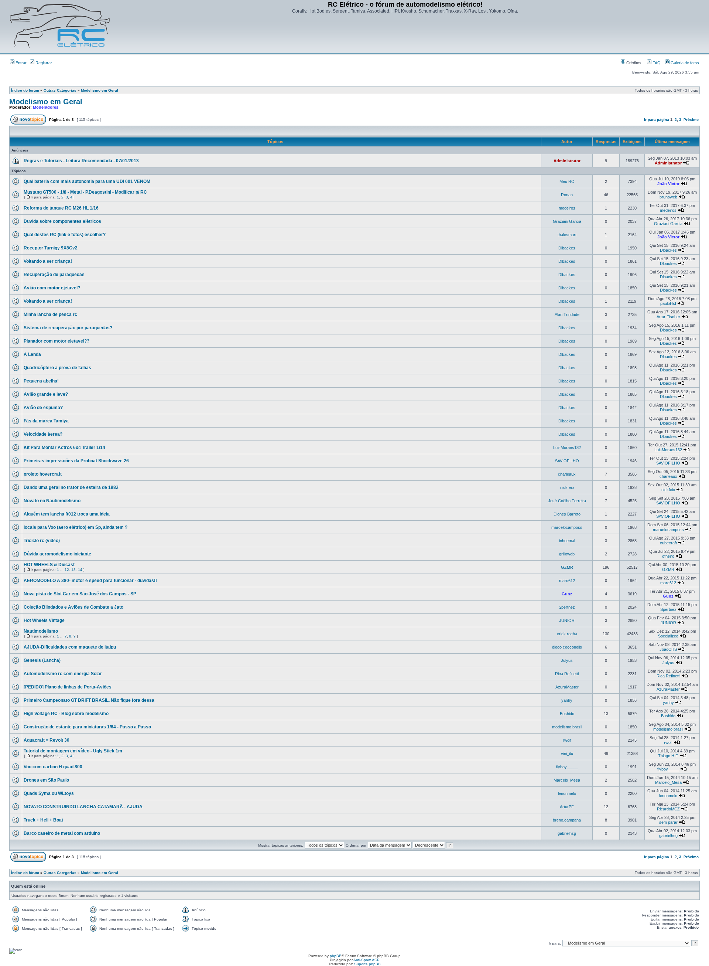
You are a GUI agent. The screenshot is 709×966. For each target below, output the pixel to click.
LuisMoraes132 (567, 447)
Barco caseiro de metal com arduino (62, 833)
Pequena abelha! (41, 381)
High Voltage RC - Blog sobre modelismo (66, 713)
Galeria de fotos (684, 63)
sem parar (668, 822)
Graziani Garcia (567, 221)
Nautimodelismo (41, 631)
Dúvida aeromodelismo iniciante (57, 554)
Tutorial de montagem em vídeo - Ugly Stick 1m (73, 751)
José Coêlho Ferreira (567, 501)
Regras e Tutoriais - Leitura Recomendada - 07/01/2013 (81, 160)
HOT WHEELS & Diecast (49, 564)
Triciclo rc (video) (42, 540)
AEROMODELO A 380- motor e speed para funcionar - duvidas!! (90, 580)
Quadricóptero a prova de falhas (57, 367)
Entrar (20, 63)
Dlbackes (566, 248)
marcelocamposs (566, 527)
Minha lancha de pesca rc (50, 314)
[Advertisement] (405, 34)
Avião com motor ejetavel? (52, 287)
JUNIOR (567, 620)
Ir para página (656, 120)
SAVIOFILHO (567, 461)
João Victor (668, 183)
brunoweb (668, 197)
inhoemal (567, 540)
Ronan (567, 195)
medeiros (567, 208)
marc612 (567, 580)
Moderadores (45, 107)
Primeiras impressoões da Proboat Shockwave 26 (76, 460)
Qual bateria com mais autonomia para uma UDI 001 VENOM (87, 181)
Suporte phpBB (367, 964)
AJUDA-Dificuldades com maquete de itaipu (70, 647)
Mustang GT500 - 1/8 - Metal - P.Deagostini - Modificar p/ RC (85, 192)
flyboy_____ (567, 767)
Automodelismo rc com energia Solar (63, 673)
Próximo (691, 120)
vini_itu (567, 753)
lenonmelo (567, 793)
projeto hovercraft (43, 474)
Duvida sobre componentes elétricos (62, 221)
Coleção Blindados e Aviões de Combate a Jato (73, 607)
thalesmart (567, 234)
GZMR (567, 567)
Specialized (668, 636)
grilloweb (567, 554)
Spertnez (567, 607)
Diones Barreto (567, 514)
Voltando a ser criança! (48, 261)
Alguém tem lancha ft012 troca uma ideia (67, 514)
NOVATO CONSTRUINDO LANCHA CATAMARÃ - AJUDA (83, 806)
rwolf (567, 740)
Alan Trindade (567, 314)
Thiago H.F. (668, 756)
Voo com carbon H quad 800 (53, 766)
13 (73, 570)
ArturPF (567, 807)
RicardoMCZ (668, 809)
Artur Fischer (668, 316)
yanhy (566, 700)
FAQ (656, 63)
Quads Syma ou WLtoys (49, 793)
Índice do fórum (25, 90)
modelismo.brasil (567, 727)
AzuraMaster (567, 687)
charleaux (567, 474)
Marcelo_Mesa (567, 780)
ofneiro (668, 556)
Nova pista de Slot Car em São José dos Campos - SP (80, 593)
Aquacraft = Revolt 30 (46, 740)
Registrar (43, 63)
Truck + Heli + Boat (43, 820)
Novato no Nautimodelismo (52, 500)
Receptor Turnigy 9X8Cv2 (51, 248)
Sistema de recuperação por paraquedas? (68, 327)
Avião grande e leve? (46, 394)
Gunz (567, 594)
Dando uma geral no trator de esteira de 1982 (71, 487)
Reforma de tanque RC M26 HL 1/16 (61, 208)
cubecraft (668, 543)
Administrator (567, 161)
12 (67, 570)
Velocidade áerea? (43, 434)
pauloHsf (668, 303)
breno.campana (567, 820)
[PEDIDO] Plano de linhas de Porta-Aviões (68, 687)
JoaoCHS (668, 649)
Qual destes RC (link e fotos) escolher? (65, 234)
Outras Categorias (60, 90)
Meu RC (566, 181)
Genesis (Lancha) (42, 660)
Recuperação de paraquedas (54, 274)
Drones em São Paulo (46, 780)
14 (80, 570)
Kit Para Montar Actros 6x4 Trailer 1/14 (64, 447)
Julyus (567, 660)
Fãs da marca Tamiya (46, 421)
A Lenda (32, 354)
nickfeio (567, 487)
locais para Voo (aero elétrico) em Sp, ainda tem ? (75, 527)
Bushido (567, 713)
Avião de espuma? (43, 407)
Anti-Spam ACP (366, 960)
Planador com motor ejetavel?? (56, 341)
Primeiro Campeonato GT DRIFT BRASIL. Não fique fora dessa (89, 700)
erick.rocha (567, 634)
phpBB (336, 956)
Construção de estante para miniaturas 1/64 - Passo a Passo (87, 726)
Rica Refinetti (567, 673)
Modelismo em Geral (99, 90)
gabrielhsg (567, 833)
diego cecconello (567, 647)
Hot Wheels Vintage (44, 620)
